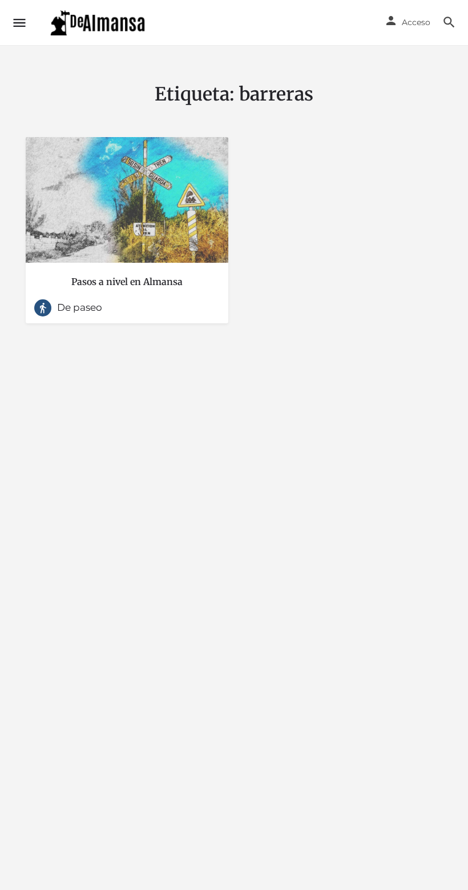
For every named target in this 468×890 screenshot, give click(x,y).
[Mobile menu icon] (19, 22)
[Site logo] (99, 22)
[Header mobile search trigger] (449, 22)
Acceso (416, 22)
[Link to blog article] (127, 200)
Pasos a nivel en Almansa (127, 281)
